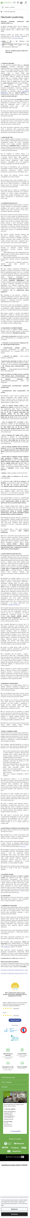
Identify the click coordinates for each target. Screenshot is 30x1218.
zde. (18, 892)
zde (2, 1205)
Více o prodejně (16, 1131)
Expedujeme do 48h (8, 1067)
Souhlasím (14, 1214)
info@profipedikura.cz (14, 604)
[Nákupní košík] (21, 3)
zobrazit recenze (15, 1020)
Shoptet (10, 1156)
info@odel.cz (7, 946)
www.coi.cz (23, 846)
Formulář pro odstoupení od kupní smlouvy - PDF (14, 973)
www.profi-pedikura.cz (17, 38)
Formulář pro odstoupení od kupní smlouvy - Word (14, 970)
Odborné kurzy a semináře (8, 1054)
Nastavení (14, 1209)
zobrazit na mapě (8, 1119)
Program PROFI (22, 1053)
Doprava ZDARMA (22, 1067)
